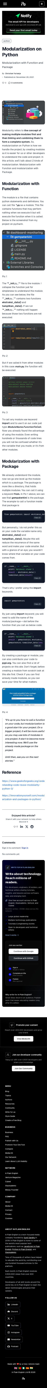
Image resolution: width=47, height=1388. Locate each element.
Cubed (8, 1182)
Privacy (8, 1214)
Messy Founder (11, 1190)
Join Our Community (23, 1068)
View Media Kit (23, 1039)
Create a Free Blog (13, 1120)
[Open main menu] (5, 4)
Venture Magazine (12, 1177)
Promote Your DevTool (15, 1145)
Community (10, 1108)
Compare (9, 1149)
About (7, 1202)
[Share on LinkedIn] (21, 826)
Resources (9, 1104)
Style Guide (10, 1116)
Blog (7, 1091)
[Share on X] (26, 826)
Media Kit (9, 1153)
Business (9, 1132)
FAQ (7, 1136)
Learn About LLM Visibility (16, 1161)
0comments (17, 83)
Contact (8, 1210)
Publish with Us (11, 1141)
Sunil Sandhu (29, 1238)
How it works (10, 935)
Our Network (10, 1157)
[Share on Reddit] (32, 826)
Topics (8, 1095)
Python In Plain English (22, 1249)
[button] (23, 4)
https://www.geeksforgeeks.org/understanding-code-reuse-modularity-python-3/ (23, 785)
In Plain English (11, 1173)
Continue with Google (24, 951)
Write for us (10, 1112)
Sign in (25, 848)
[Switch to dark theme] (41, 3)
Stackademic (10, 1186)
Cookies (8, 1218)
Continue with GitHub (23, 958)
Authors (8, 1100)
